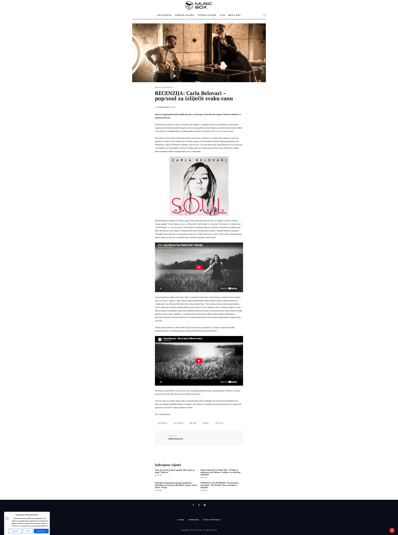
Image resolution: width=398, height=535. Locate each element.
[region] (27, 523)
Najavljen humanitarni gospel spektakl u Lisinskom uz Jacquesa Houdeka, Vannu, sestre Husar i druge (176, 485)
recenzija (206, 423)
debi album (193, 423)
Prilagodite (15, 531)
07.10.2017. (205, 477)
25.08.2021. (205, 490)
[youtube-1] (205, 505)
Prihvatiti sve (41, 531)
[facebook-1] (193, 505)
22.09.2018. (159, 490)
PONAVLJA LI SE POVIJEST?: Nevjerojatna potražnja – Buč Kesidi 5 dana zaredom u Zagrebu (220, 485)
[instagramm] (199, 505)
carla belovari (162, 423)
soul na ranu (219, 423)
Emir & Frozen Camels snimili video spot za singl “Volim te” (175, 471)
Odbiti (28, 531)
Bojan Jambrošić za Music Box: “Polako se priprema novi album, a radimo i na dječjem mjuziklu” (221, 472)
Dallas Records (178, 423)
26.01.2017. (159, 475)
